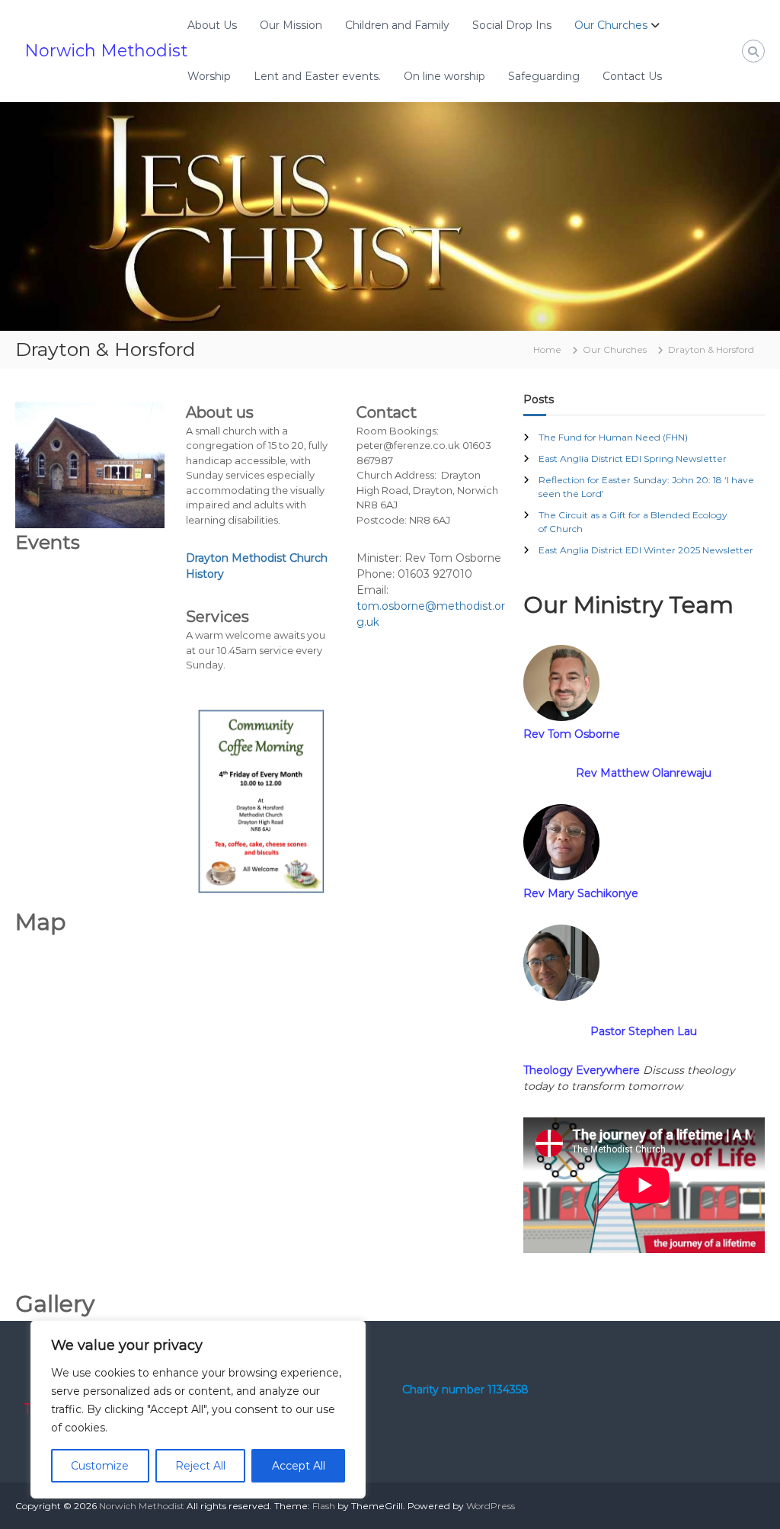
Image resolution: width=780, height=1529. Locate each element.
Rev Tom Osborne (571, 734)
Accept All (298, 1466)
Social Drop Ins (511, 25)
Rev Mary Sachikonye (580, 893)
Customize (100, 1466)
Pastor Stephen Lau (643, 1031)
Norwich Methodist (105, 50)
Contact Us (632, 76)
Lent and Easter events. (317, 76)
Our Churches (610, 25)
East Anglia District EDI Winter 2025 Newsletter (646, 550)
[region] (198, 1409)
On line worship (444, 76)
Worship (209, 76)
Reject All (200, 1466)
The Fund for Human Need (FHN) (613, 437)
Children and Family (397, 25)
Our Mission (291, 25)
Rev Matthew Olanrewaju (643, 773)
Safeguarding (544, 76)
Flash (323, 1505)
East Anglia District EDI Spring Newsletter (633, 458)
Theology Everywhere (581, 1070)
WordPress (490, 1505)
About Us (212, 25)
